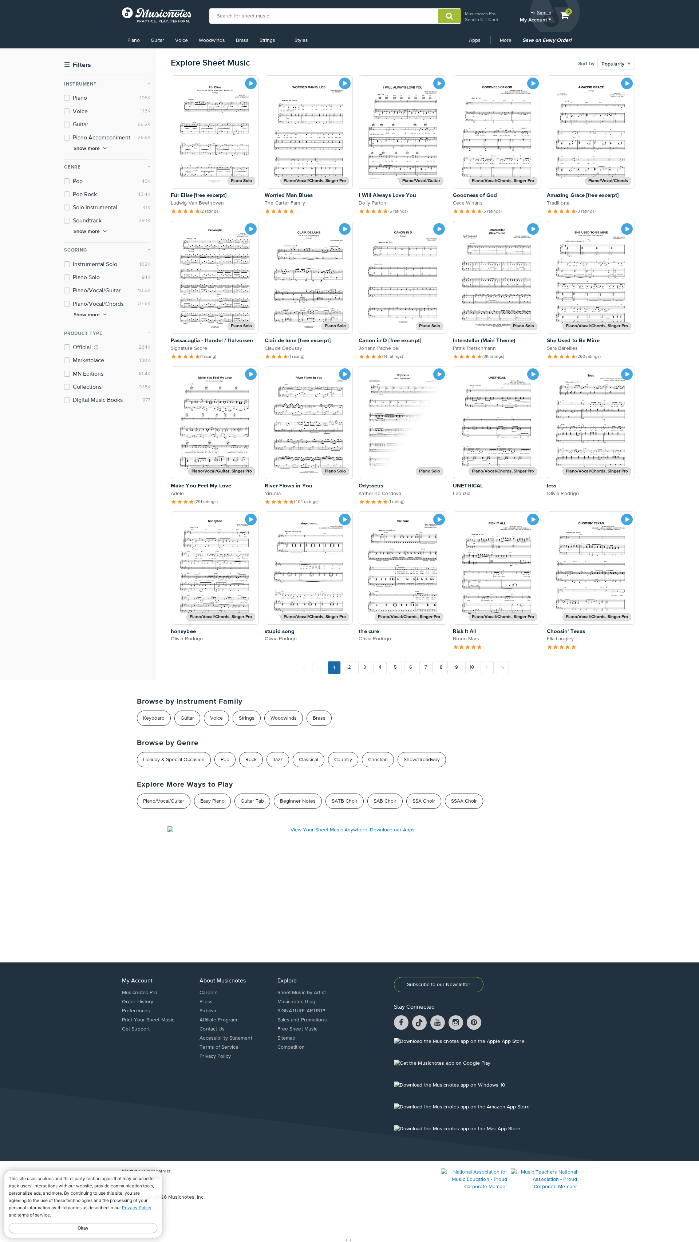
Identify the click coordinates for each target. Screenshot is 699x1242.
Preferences (136, 1010)
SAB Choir (385, 801)
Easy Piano (212, 801)
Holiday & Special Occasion (174, 759)
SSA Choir (423, 801)
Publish (208, 1010)
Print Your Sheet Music (148, 1020)
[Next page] (487, 667)
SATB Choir (345, 801)
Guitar (157, 40)
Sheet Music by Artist (301, 992)
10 (472, 667)
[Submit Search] (449, 16)
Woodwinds (212, 40)
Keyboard (154, 718)
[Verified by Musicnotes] (96, 347)
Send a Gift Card (481, 19)
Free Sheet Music (297, 1029)
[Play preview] (251, 83)
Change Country (138, 1183)
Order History (137, 1001)
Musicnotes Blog (296, 1001)
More (508, 42)
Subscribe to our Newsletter (438, 984)
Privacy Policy (215, 1056)
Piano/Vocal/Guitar (163, 801)
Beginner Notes (298, 801)
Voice (181, 40)
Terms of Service (219, 1047)
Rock (251, 759)
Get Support (136, 1029)
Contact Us (212, 1029)
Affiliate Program (218, 1020)
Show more (87, 148)
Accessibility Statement (226, 1038)
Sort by (586, 63)
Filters (77, 65)
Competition (291, 1047)
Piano (133, 40)
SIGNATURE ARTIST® (301, 1010)
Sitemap (286, 1038)
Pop (225, 759)
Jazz (278, 759)
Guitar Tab (252, 801)
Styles (301, 40)
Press (206, 1001)
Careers (209, 992)
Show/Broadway (422, 759)
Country (343, 759)
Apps (475, 40)
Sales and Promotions (302, 1020)
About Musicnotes (223, 981)
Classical (308, 759)
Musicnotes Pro (480, 13)
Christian (378, 759)
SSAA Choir (464, 801)
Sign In (544, 12)
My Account (534, 19)
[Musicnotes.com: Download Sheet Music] (156, 14)
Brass (242, 40)
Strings (267, 40)
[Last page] (502, 667)
